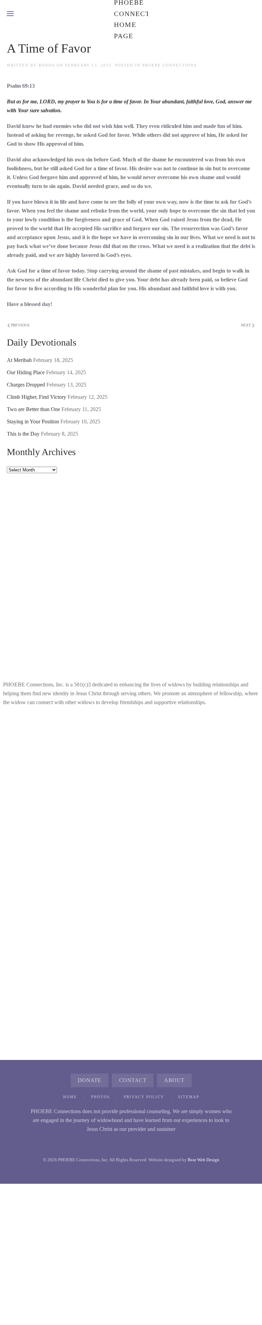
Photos (100, 1097)
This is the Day (23, 434)
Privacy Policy (144, 1097)
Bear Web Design (203, 1159)
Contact (133, 1080)
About (174, 1080)
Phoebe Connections (169, 65)
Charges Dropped (26, 385)
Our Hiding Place (26, 372)
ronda (47, 65)
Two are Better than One (33, 409)
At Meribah (19, 360)
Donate (89, 1080)
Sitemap (188, 1097)
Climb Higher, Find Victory (36, 397)
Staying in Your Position (33, 421)
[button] (10, 13)
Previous (20, 325)
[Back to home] (131, 13)
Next (246, 325)
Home (70, 1097)
